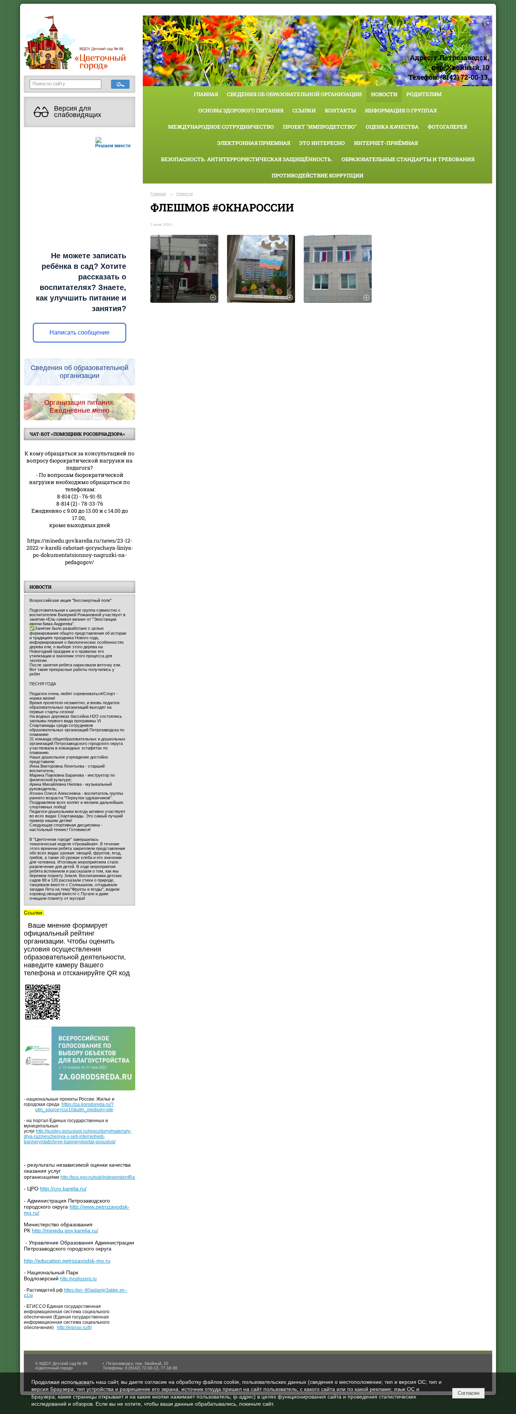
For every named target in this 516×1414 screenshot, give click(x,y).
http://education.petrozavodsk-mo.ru (67, 1261)
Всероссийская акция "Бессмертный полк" (70, 600)
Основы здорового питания (240, 110)
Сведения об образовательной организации (294, 94)
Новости (384, 94)
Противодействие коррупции (317, 175)
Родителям (424, 94)
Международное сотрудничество (221, 126)
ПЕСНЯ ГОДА (42, 684)
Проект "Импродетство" (320, 126)
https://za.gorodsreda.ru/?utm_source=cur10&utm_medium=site (74, 1107)
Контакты (340, 110)
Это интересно (322, 142)
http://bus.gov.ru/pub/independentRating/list (104, 1177)
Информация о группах (401, 110)
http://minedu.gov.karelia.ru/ (65, 1230)
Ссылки (304, 110)
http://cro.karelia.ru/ (63, 1189)
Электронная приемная (253, 142)
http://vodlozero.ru (78, 1278)
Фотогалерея (447, 126)
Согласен (468, 1393)
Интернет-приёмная (386, 142)
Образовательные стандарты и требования (407, 159)
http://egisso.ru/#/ (74, 1327)
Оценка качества (392, 126)
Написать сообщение (79, 332)
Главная (206, 94)
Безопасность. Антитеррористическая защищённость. (246, 159)
